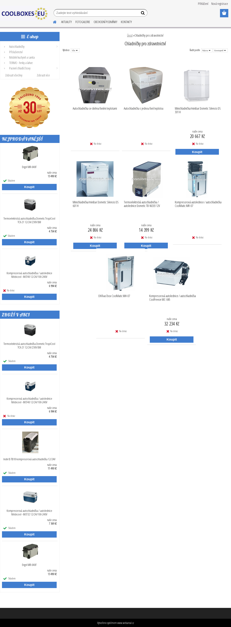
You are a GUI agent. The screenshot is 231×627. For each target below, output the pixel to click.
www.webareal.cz (125, 623)
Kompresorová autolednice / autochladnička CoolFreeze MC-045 (172, 298)
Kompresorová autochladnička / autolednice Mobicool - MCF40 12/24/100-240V (29, 275)
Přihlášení (203, 3)
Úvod (129, 35)
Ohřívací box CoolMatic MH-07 (114, 296)
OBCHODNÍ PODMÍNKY (105, 22)
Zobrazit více (43, 75)
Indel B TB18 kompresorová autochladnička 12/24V (29, 459)
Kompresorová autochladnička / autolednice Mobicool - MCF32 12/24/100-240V (29, 512)
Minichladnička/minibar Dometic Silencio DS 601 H (96, 204)
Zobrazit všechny (13, 75)
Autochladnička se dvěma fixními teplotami (95, 109)
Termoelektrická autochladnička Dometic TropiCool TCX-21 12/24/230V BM (29, 220)
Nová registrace (219, 3)
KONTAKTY (126, 22)
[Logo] (25, 13)
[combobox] (206, 50)
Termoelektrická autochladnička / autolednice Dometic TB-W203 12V (142, 204)
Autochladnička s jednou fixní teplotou (143, 109)
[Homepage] (52, 21)
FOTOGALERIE (82, 22)
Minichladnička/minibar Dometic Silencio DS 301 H (198, 110)
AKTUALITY (66, 22)
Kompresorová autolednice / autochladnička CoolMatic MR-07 (198, 204)
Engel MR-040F (29, 167)
